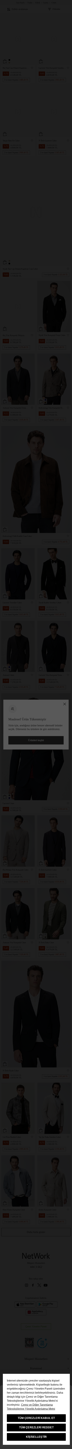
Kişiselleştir (36, 1436)
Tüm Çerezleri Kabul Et (36, 1418)
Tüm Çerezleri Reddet (36, 1427)
